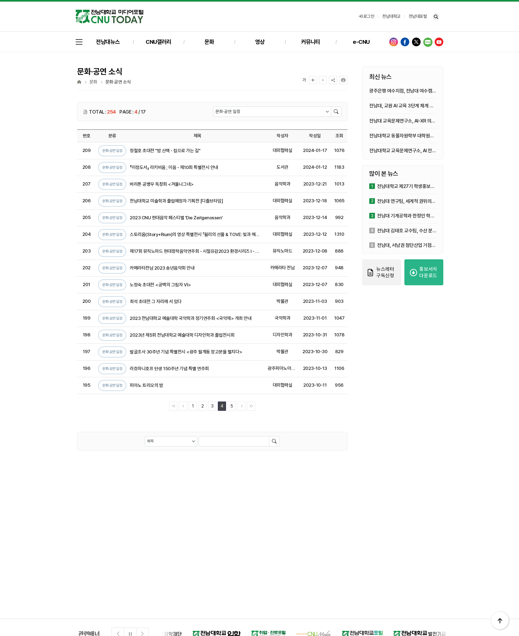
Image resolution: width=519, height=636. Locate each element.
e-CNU (361, 41)
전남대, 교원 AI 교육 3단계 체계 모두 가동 (401, 106)
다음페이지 (241, 406)
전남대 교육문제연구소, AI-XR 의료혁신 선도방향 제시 (402, 121)
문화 (209, 41)
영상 (260, 41)
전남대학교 (391, 16)
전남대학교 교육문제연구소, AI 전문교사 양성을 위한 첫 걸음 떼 (402, 151)
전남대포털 (418, 16)
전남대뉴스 (108, 41)
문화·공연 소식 (118, 82)
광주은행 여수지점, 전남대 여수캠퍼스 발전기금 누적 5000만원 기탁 (402, 91)
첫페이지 (173, 406)
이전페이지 (183, 406)
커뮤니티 (310, 41)
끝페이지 (251, 406)
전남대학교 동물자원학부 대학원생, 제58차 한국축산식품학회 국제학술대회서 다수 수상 (402, 136)
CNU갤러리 (158, 41)
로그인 (368, 16)
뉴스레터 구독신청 (385, 272)
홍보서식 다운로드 (428, 272)
